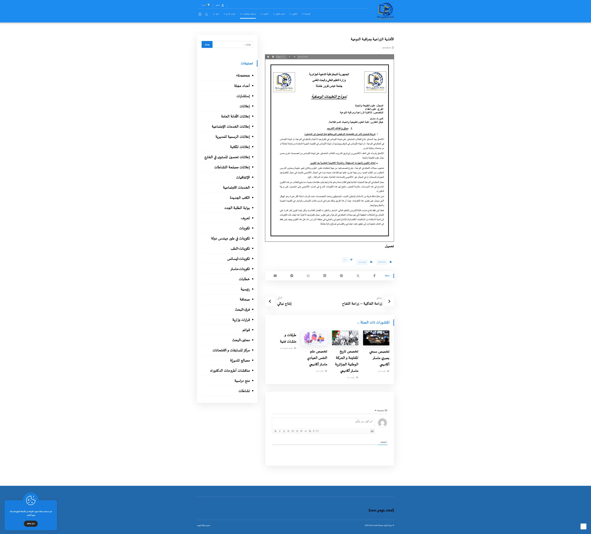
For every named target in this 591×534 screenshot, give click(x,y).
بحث (207, 44)
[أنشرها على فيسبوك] (374, 276)
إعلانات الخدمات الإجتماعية (231, 127)
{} (313, 431)
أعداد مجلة (242, 86)
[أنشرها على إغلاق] (358, 276)
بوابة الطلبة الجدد (237, 208)
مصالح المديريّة (240, 360)
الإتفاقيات (243, 177)
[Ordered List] (293, 431)
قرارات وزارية (241, 320)
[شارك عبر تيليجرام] (291, 276)
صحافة (245, 299)
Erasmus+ (243, 76)
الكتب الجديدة (240, 198)
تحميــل (389, 246)
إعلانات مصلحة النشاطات (232, 167)
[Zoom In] (294, 57)
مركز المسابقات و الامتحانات (231, 350)
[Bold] (275, 431)
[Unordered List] (297, 431)
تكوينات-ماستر (362, 262)
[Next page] (273, 57)
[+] (317, 431)
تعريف (245, 218)
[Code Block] (306, 431)
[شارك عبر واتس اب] (308, 276)
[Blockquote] (301, 431)
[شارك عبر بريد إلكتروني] (275, 276)
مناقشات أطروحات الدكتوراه (230, 371)
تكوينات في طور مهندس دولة (230, 238)
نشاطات (244, 391)
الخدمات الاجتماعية (236, 188)
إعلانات (245, 106)
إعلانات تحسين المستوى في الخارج (227, 157)
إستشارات (243, 96)
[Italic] (280, 431)
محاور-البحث (241, 340)
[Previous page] (268, 57)
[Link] (310, 431)
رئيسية (245, 289)
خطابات (244, 279)
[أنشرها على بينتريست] (341, 276)
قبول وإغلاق (31, 523)
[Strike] (288, 431)
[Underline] (284, 431)
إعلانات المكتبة (240, 147)
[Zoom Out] (289, 57)
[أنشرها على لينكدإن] (324, 276)
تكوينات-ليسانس (238, 259)
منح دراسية (242, 381)
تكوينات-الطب (240, 249)
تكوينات (290, 348)
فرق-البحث (242, 310)
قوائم (246, 330)
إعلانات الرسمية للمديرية (232, 137)
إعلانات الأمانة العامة (235, 116)
